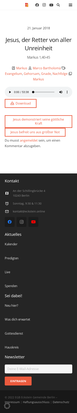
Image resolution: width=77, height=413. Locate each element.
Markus (21, 68)
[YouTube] (51, 5)
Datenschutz (60, 402)
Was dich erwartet (17, 319)
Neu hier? (11, 305)
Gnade (46, 73)
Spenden (11, 286)
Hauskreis (12, 347)
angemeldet (29, 140)
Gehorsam (31, 73)
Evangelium (13, 73)
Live (7, 272)
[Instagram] (44, 5)
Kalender (11, 244)
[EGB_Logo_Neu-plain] (26, 5)
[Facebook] (37, 5)
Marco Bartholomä (47, 68)
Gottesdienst (14, 333)
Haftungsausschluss (36, 402)
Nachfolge (60, 73)
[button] (58, 5)
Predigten (12, 258)
